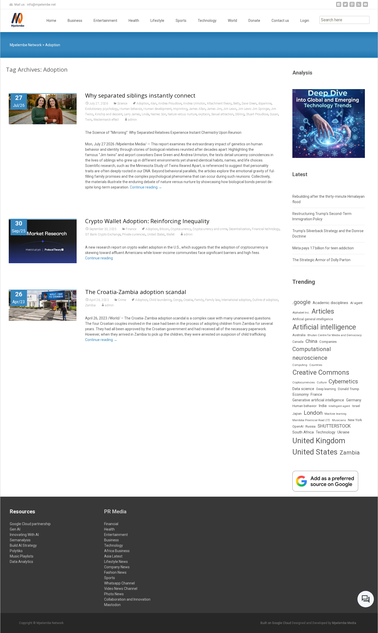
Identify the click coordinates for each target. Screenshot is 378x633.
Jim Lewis (230, 109)
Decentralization (239, 229)
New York (355, 420)
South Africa (303, 432)
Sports (181, 20)
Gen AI (15, 529)
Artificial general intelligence (312, 319)
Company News (117, 567)
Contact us (280, 20)
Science (122, 103)
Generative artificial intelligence (318, 400)
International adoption (236, 300)
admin (132, 119)
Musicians (339, 420)
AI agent (356, 303)
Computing (299, 365)
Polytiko (16, 551)
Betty (236, 103)
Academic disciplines (330, 302)
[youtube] (365, 6)
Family (199, 300)
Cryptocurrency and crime (210, 229)
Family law (212, 300)
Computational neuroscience (311, 353)
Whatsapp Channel (119, 583)
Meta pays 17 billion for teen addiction (323, 248)
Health (134, 20)
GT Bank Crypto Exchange (103, 234)
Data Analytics (21, 562)
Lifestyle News (116, 562)
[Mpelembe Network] (13, 19)
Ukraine (343, 432)
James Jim (214, 109)
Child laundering (160, 300)
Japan (297, 413)
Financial (111, 524)
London (313, 413)
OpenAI (297, 426)
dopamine (265, 103)
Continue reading (146, 187)
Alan (153, 103)
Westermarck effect (106, 119)
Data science (303, 388)
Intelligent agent (339, 406)
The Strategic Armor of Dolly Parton (321, 260)
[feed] (358, 6)
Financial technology (266, 229)
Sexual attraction (222, 114)
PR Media (115, 511)
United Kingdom (318, 440)
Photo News (114, 594)
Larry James (132, 114)
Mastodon (112, 605)
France (316, 394)
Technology (207, 20)
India (323, 405)
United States (156, 234)
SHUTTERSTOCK (334, 426)
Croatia (188, 300)
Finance (131, 229)
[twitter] (345, 6)
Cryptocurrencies (303, 382)
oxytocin (204, 114)
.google (301, 302)
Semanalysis (20, 540)
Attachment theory (219, 103)
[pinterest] (352, 6)
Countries (315, 365)
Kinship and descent (108, 114)
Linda (145, 114)
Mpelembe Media (344, 623)
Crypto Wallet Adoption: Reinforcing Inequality (147, 221)
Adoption (143, 103)
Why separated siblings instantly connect (140, 95)
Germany (353, 400)
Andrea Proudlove (170, 103)
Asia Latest (113, 556)
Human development (157, 109)
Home (51, 20)
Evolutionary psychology (101, 109)
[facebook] (338, 6)
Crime (122, 300)
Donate (254, 20)
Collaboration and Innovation (127, 599)
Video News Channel (120, 589)
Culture (322, 382)
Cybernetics (343, 381)
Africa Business (117, 551)
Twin (88, 119)
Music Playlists (21, 556)
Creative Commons (320, 372)
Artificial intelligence (324, 327)
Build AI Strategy (23, 545)
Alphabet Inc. (301, 312)
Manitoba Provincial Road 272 (311, 420)
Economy (300, 394)
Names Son (158, 114)
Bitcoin (164, 229)
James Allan (197, 109)
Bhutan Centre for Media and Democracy (335, 335)
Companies (328, 342)
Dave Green (249, 103)
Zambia (90, 305)
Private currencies (134, 234)
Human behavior (131, 109)
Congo (177, 300)
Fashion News (115, 572)
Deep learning (326, 389)
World (232, 20)
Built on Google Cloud (276, 623)
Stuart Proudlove (257, 114)
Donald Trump (348, 389)
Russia (310, 426)
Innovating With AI (24, 535)
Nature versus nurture (182, 114)
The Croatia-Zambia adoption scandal (135, 292)
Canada (297, 342)
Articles (323, 311)
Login (304, 20)
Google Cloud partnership (30, 524)
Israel (356, 406)
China (311, 341)
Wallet (170, 234)
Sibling (240, 114)
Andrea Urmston (194, 103)
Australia (298, 335)
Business (75, 20)
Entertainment (105, 20)
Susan (274, 114)
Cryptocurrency (180, 229)
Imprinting (180, 109)
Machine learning (335, 413)
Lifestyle (157, 20)
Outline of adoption (265, 300)
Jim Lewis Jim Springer (253, 109)
